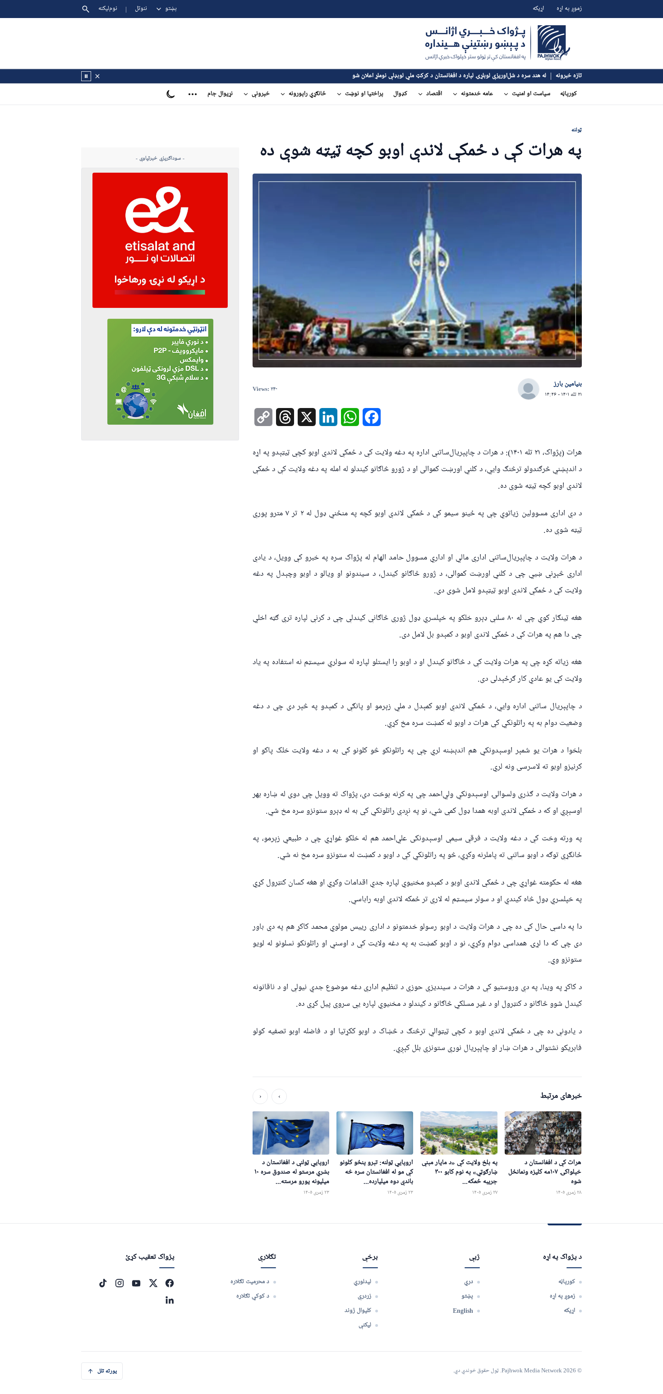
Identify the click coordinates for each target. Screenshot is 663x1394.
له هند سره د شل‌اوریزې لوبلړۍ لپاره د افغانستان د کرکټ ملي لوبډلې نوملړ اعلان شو (449, 76)
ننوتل (141, 8)
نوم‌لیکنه (107, 8)
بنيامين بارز (568, 384)
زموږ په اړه (569, 8)
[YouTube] (136, 1283)
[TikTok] (103, 1283)
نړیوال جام (220, 94)
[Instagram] (119, 1283)
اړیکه (538, 8)
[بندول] (97, 76)
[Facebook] (170, 1283)
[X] (153, 1283)
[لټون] (85, 9)
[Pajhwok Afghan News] (498, 43)
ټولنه (576, 129)
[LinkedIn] (170, 1300)
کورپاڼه (568, 94)
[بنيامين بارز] (528, 389)
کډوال (400, 94)
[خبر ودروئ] (86, 76)
